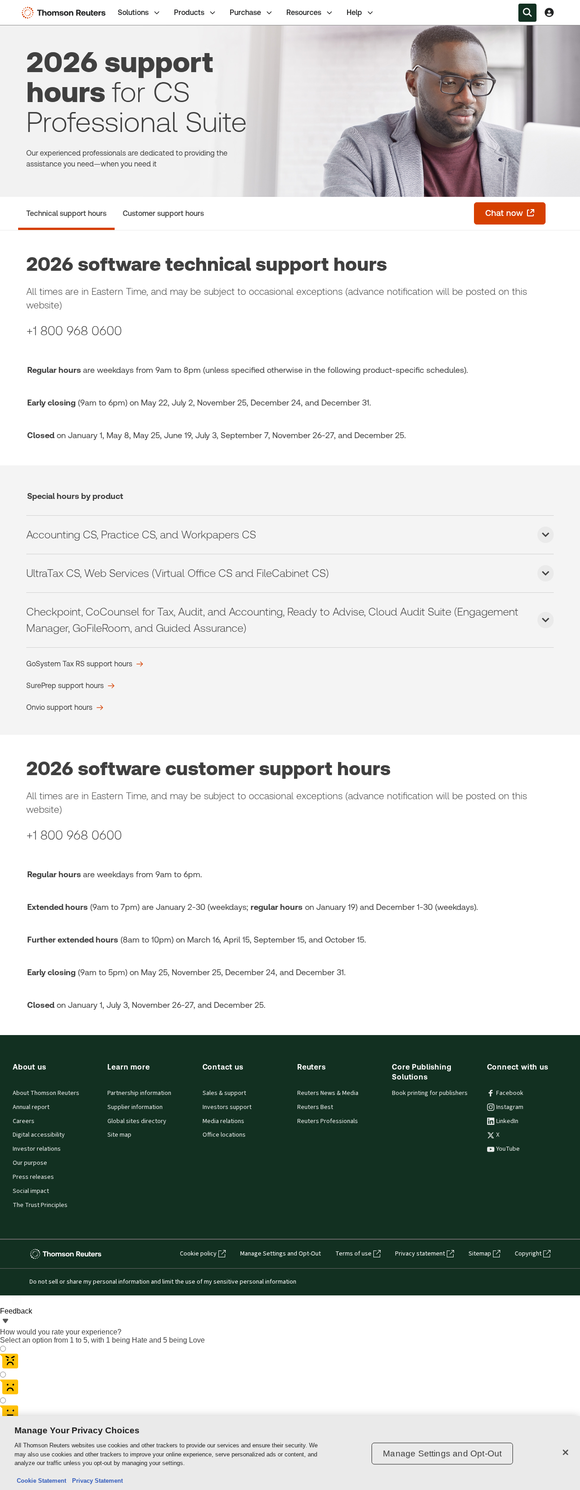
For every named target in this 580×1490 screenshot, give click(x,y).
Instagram (509, 1107)
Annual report (31, 1107)
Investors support (227, 1107)
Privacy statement (420, 1254)
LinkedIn (507, 1121)
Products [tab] (189, 12)
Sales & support (224, 1093)
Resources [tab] (303, 12)
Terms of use (353, 1254)
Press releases (33, 1177)
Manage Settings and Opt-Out (280, 1254)
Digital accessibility (39, 1135)
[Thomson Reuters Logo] (66, 13)
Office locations (224, 1135)
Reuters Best (315, 1107)
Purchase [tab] (245, 12)
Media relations (223, 1121)
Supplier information (135, 1107)
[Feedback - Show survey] (5, 1321)
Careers (23, 1121)
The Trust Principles (40, 1205)
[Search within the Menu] (527, 13)
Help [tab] (354, 12)
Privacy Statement (95, 1480)
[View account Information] (549, 13)
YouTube (508, 1149)
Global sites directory (136, 1121)
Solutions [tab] (133, 12)
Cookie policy (198, 1254)
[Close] (565, 1452)
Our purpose (30, 1163)
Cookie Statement (41, 1480)
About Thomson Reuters (46, 1093)
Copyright (528, 1254)
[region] (290, 1453)
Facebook (509, 1093)
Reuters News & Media (327, 1093)
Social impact (31, 1191)
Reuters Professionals (327, 1121)
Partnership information (139, 1093)
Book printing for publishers (430, 1093)
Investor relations (37, 1149)
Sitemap (480, 1254)
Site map (119, 1135)
